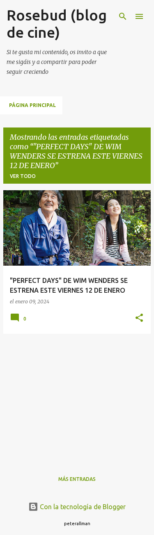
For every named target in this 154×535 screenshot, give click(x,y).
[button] (139, 318)
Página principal (32, 105)
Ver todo (23, 176)
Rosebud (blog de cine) (57, 24)
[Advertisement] (77, 397)
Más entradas (77, 479)
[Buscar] (123, 16)
